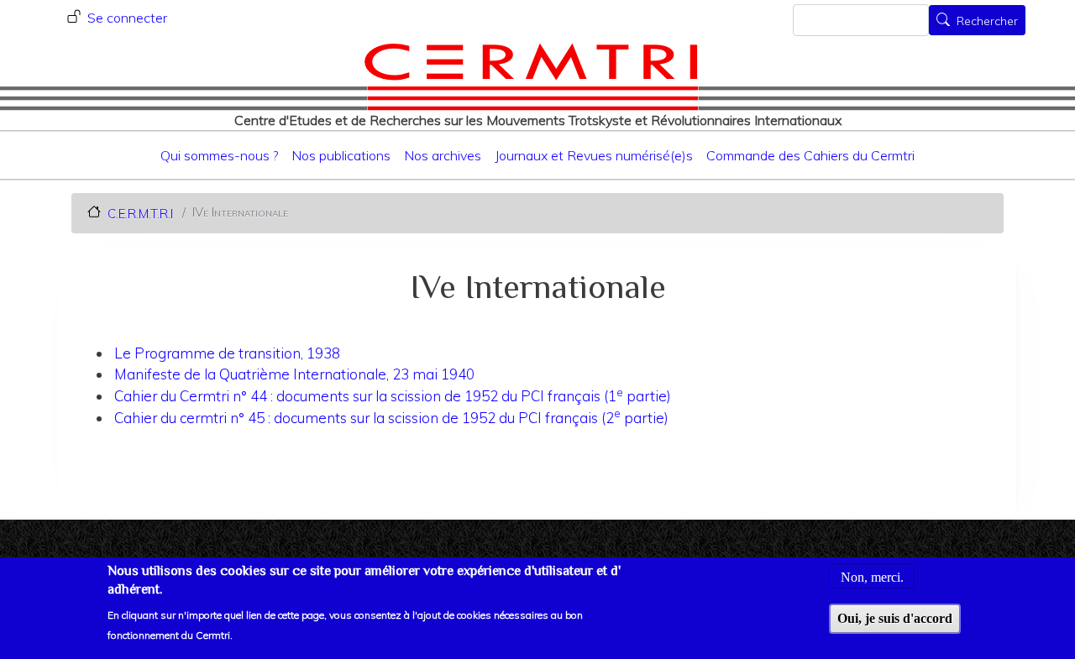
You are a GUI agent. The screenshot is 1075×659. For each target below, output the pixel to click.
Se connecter (127, 17)
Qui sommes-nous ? (219, 155)
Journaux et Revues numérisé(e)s (594, 155)
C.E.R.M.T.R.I (140, 213)
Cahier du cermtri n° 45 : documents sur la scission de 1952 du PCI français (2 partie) (391, 417)
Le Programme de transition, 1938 (227, 353)
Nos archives (442, 155)
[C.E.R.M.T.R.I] (531, 76)
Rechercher (987, 21)
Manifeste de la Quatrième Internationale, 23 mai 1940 (294, 374)
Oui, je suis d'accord (894, 618)
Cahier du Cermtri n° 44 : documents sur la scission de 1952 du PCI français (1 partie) (392, 396)
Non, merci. (872, 576)
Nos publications (341, 155)
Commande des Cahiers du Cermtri (810, 155)
